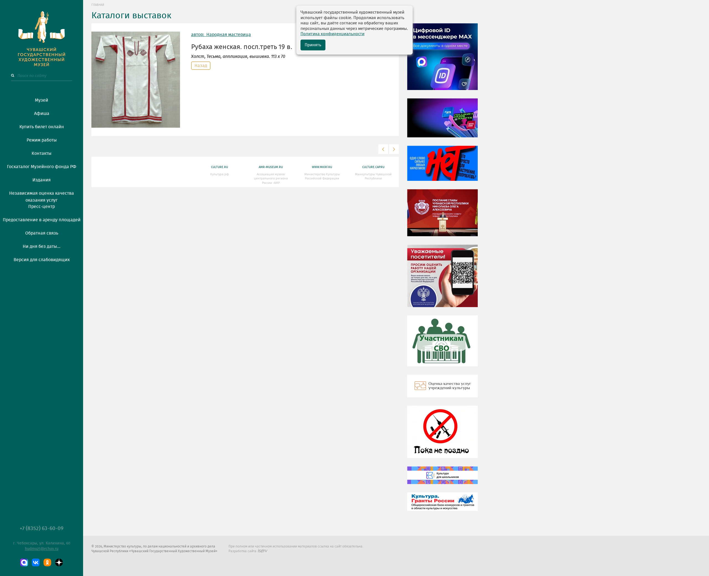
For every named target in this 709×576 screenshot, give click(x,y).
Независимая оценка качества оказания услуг (41, 195)
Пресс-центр (41, 206)
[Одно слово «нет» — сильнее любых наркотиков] (442, 167)
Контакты (42, 153)
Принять (313, 45)
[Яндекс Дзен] (59, 562)
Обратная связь (41, 233)
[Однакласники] (47, 562)
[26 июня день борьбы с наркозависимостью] (442, 436)
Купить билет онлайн (41, 127)
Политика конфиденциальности (332, 34)
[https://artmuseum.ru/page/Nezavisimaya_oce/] (442, 390)
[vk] (36, 562)
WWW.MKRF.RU (322, 167)
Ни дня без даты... (41, 246)
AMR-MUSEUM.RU (271, 167)
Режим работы (42, 140)
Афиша (41, 113)
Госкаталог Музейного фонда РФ (41, 166)
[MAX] (24, 562)
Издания (41, 180)
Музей (41, 100)
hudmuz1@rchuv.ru (41, 549)
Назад (200, 65)
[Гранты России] (442, 506)
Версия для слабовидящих (42, 260)
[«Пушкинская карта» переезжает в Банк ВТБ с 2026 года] (442, 122)
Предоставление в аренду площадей (42, 220)
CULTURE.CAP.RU (373, 167)
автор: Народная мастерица (221, 34)
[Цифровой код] (442, 61)
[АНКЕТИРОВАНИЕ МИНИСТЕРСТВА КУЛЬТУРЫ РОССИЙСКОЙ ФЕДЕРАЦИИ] (442, 280)
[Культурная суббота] (442, 479)
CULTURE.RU (219, 167)
